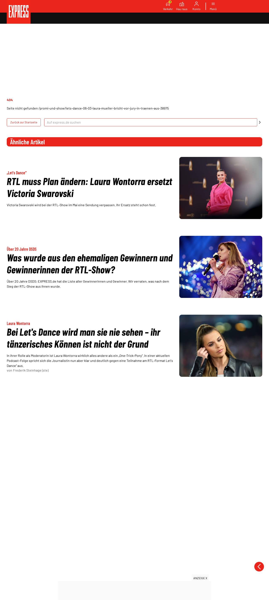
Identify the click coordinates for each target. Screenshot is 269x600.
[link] (18, 12)
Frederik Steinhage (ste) (31, 370)
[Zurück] (259, 566)
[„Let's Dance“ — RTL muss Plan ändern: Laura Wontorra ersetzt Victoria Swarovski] (220, 188)
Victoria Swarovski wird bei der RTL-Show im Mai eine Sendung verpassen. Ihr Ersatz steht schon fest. (81, 205)
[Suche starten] (259, 122)
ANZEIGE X (200, 578)
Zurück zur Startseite (23, 122)
